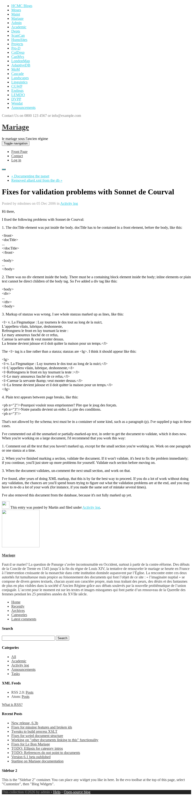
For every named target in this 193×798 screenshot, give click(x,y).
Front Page (19, 152)
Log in (16, 160)
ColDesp (17, 52)
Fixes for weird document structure (37, 736)
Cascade (17, 74)
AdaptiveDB (20, 65)
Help (56, 792)
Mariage (17, 18)
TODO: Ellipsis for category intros (37, 748)
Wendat (17, 103)
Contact (17, 156)
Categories (19, 615)
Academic (18, 27)
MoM (15, 69)
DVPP (16, 99)
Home (15, 602)
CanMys (17, 57)
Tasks (15, 674)
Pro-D (15, 48)
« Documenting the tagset (30, 176)
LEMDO (18, 95)
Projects (17, 44)
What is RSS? (12, 705)
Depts (15, 31)
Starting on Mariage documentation (37, 761)
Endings (17, 91)
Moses (16, 10)
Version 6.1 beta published (31, 757)
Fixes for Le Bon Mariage (30, 744)
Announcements (23, 108)
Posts (29, 692)
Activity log (69, 203)
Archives (18, 611)
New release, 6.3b (24, 723)
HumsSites (19, 40)
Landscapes (20, 78)
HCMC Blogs (21, 6)
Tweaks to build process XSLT (34, 731)
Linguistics (19, 82)
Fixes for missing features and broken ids (41, 727)
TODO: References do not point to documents (45, 753)
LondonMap (20, 61)
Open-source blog (77, 792)
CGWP (16, 86)
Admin (16, 23)
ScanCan (18, 35)
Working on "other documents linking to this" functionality (54, 740)
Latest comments (23, 619)
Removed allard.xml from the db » (36, 180)
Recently (17, 606)
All (13, 657)
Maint (15, 14)
